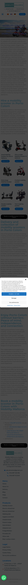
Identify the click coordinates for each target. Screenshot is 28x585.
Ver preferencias (14, 302)
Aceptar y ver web (14, 294)
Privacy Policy (17, 305)
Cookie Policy (10, 305)
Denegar (14, 298)
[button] (25, 279)
